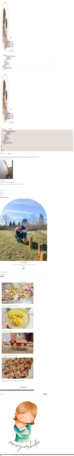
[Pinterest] (23, 268)
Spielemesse (8, 57)
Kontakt (4, 66)
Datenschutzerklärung (7, 67)
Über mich (4, 65)
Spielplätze (8, 58)
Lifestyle (6, 61)
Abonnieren (2, 276)
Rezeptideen (6, 62)
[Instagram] (2, 150)
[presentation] (24, 293)
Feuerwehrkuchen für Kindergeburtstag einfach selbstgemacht (9, 355)
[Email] (22, 268)
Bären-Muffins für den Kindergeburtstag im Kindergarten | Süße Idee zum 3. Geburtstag (13, 380)
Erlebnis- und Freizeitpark (11, 56)
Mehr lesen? (23, 266)
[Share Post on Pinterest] (4, 180)
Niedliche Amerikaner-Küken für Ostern (7, 330)
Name (1, 192)
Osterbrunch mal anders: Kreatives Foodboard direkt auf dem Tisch (10, 305)
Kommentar (2, 190)
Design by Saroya (10, 454)
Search (9, 153)
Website (1, 195)
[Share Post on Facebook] (3, 180)
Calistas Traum (2, 454)
